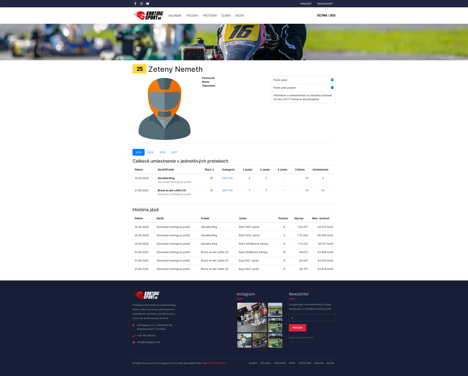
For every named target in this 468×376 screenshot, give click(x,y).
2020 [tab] (138, 152)
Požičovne (305, 363)
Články (226, 15)
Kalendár (175, 15)
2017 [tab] (174, 152)
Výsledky (192, 15)
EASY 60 (227, 178)
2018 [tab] (162, 152)
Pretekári (210, 15)
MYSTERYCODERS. (216, 363)
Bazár (240, 15)
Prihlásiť (306, 3)
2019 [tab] (151, 152)
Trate (292, 363)
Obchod (319, 363)
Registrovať (325, 3)
